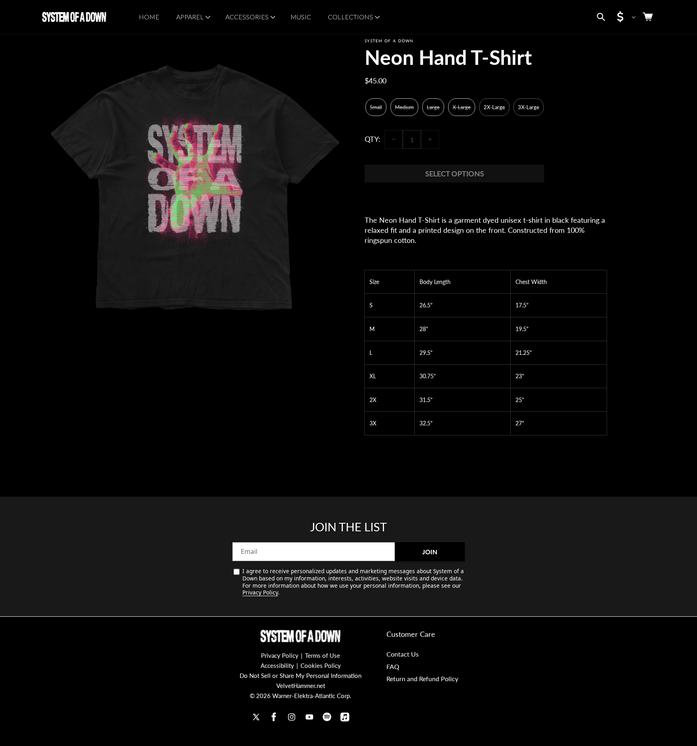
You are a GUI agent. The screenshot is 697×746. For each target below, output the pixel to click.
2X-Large (494, 107)
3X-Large (528, 107)
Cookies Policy (321, 665)
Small (376, 107)
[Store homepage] (300, 636)
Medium (404, 107)
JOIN (429, 551)
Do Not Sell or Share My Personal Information (300, 675)
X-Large (462, 107)
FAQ (392, 666)
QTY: (372, 139)
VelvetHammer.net (300, 685)
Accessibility (277, 665)
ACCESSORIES (247, 17)
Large (433, 107)
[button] (192, 16)
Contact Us (402, 653)
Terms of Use (322, 655)
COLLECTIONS (350, 17)
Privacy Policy (260, 592)
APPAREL (190, 17)
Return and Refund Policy (422, 678)
